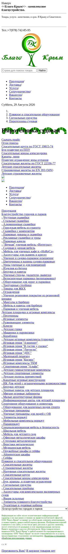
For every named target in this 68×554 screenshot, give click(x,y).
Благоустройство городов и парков (24, 214)
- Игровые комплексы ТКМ (19, 363)
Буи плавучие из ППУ (16, 149)
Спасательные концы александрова (24, 153)
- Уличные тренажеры (16, 410)
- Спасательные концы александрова (25, 478)
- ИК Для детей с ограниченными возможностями (34, 383)
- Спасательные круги (16, 474)
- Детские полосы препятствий (21, 376)
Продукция (16, 81)
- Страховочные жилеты (17, 468)
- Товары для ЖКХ (14, 288)
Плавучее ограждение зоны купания (25, 160)
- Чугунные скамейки (15, 217)
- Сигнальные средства (16, 484)
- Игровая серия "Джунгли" (19, 349)
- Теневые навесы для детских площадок (28, 390)
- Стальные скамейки (15, 220)
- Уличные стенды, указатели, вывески (26, 275)
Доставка (15, 84)
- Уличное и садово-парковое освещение (27, 258)
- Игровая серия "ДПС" (17, 352)
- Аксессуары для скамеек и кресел (24, 254)
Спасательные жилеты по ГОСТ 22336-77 (29, 163)
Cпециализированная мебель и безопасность (30, 427)
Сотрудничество (19, 91)
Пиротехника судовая (23, 121)
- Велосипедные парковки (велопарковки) (29, 278)
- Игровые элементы (15, 319)
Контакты (15, 98)
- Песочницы (10, 315)
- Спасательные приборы (18, 488)
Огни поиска (10, 143)
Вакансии (15, 94)
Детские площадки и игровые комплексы (28, 312)
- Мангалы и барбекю (15, 302)
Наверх (6, 3)
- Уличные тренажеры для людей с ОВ (26, 413)
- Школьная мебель (14, 430)
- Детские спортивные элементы (22, 373)
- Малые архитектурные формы (22, 396)
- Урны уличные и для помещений (24, 264)
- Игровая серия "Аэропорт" (20, 342)
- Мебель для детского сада (19, 434)
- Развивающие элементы (18, 322)
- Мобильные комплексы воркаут (23, 420)
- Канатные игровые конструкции (23, 380)
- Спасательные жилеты (17, 464)
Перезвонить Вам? (14, 550)
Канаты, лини (10, 156)
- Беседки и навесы (14, 271)
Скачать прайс (11, 139)
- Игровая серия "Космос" (18, 359)
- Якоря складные (13, 498)
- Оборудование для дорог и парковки (26, 281)
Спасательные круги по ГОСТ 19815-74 (27, 146)
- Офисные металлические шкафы (23, 437)
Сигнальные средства (23, 117)
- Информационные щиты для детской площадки (33, 400)
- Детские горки (12, 329)
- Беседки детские (13, 386)
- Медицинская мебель (16, 447)
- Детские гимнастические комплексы (26, 369)
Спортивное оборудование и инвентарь (27, 403)
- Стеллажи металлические (19, 440)
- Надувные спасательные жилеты (24, 471)
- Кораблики (9, 336)
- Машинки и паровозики (18, 332)
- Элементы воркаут (14, 417)
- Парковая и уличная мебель (20, 308)
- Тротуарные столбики (17, 285)
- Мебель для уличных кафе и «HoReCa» (28, 251)
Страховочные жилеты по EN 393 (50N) (27, 170)
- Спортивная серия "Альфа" (20, 366)
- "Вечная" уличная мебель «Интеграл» (27, 244)
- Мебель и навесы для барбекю (22, 305)
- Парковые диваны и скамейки (22, 234)
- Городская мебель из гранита (21, 227)
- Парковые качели (14, 241)
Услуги (13, 88)
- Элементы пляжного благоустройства (27, 501)
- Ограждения (10, 292)
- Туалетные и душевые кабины (22, 505)
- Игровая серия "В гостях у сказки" (25, 346)
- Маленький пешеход (16, 356)
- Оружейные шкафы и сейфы (21, 451)
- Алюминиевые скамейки (19, 224)
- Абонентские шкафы (16, 454)
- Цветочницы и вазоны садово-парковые (28, 261)
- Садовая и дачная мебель (18, 248)
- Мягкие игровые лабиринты (21, 393)
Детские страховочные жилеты (22, 173)
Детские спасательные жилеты (21, 166)
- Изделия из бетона (14, 268)
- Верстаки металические (18, 444)
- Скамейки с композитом (18, 231)
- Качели (7, 325)
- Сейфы (7, 457)
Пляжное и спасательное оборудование (34, 114)
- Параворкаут (11, 424)
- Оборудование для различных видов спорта (31, 407)
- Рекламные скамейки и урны (21, 237)
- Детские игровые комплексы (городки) (28, 339)
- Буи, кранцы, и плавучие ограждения (26, 481)
